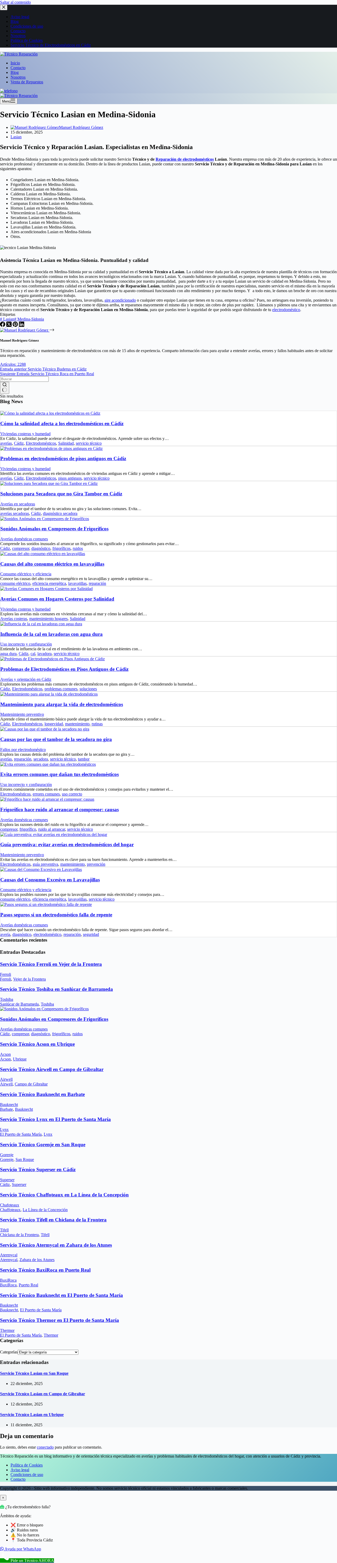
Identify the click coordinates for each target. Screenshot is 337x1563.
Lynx (4, 1129)
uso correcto (72, 794)
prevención (96, 864)
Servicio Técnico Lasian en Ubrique (32, 1414)
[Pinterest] (16, 325)
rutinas (97, 724)
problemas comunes (60, 689)
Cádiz (19, 443)
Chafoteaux (9, 1205)
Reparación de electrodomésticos (185, 159)
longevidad (53, 724)
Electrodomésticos (41, 443)
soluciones (88, 689)
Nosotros (18, 77)
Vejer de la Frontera (29, 979)
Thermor (7, 1330)
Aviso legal (20, 1470)
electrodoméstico (286, 309)
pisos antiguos (70, 478)
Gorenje (6, 1155)
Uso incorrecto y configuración (26, 644)
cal (33, 653)
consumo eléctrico (15, 583)
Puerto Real (28, 1285)
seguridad (91, 934)
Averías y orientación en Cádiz (25, 679)
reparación (97, 583)
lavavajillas (77, 583)
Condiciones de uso (27, 1474)
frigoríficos (61, 548)
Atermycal (8, 1255)
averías (6, 443)
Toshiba (6, 999)
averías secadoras (14, 513)
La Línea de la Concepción (45, 1209)
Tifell (4, 1230)
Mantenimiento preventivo (22, 714)
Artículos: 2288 (13, 364)
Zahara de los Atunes (36, 1259)
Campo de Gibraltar (31, 1084)
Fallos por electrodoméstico (23, 749)
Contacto (18, 67)
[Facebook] (3, 325)
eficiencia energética (49, 583)
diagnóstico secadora (60, 513)
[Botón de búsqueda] (4, 388)
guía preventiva (45, 864)
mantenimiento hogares (48, 618)
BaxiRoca (8, 1280)
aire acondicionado (120, 300)
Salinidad (66, 443)
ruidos (78, 548)
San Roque (25, 1159)
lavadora (44, 653)
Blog (15, 72)
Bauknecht (9, 1104)
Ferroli (5, 974)
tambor (84, 759)
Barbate (6, 1109)
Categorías (9, 1352)
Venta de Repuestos (27, 82)
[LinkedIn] (21, 325)
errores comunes (46, 794)
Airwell (6, 1079)
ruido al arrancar (51, 829)
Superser (7, 1180)
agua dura (8, 653)
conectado (45, 1447)
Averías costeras (13, 618)
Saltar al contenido (15, 2)
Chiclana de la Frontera (19, 1234)
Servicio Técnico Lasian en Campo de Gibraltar (42, 1394)
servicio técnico (89, 443)
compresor (20, 548)
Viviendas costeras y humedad (25, 434)
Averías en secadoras (17, 504)
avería (5, 934)
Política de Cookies (27, 1465)
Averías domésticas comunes (24, 539)
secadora (40, 759)
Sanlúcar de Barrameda (19, 1004)
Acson (5, 1054)
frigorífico (27, 829)
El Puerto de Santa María (21, 1134)
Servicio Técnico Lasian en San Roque (34, 1373)
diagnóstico (40, 548)
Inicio (15, 63)
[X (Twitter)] (9, 325)
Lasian (16, 137)
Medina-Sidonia (29, 319)
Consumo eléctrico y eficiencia (25, 574)
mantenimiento (77, 724)
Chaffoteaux (10, 1209)
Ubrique (20, 1059)
